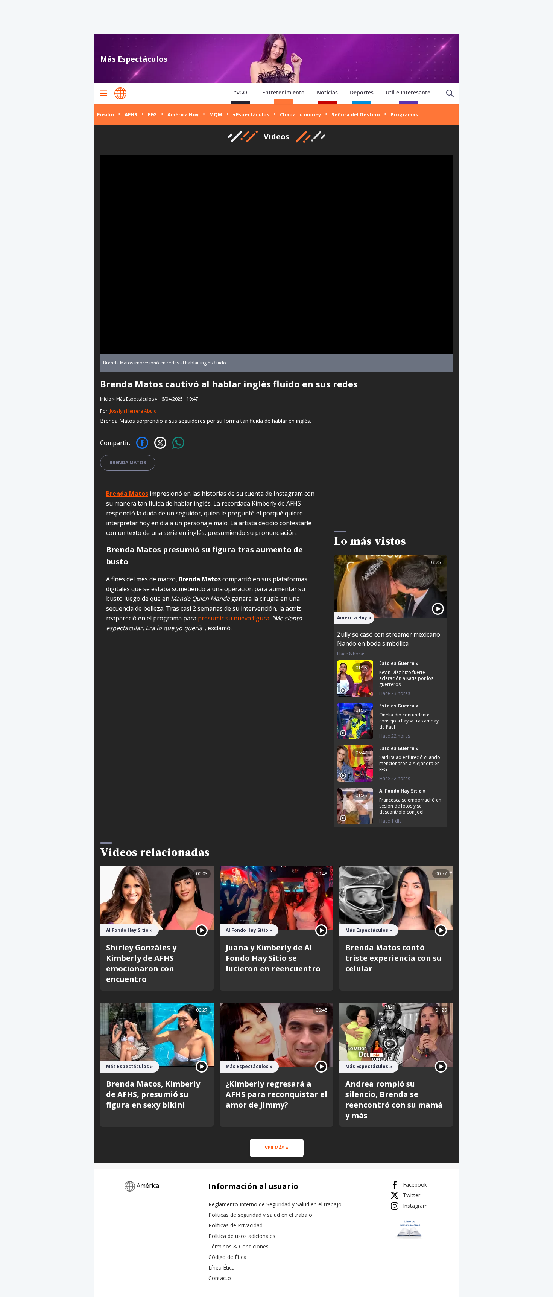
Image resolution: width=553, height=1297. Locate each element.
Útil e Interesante (408, 92)
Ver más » (277, 1148)
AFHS (131, 114)
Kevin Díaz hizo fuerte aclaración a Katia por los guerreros (406, 678)
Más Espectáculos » (136, 399)
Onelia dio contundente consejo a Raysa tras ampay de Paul (409, 721)
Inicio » (107, 399)
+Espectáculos (251, 114)
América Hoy (183, 114)
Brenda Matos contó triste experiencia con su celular (393, 958)
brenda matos (127, 462)
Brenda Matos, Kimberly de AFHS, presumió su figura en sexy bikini (153, 1094)
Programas (404, 114)
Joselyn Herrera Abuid (133, 411)
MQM (215, 114)
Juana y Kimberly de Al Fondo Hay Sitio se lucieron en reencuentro (273, 958)
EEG (152, 114)
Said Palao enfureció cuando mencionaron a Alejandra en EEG (409, 763)
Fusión (105, 114)
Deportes (362, 92)
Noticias (327, 92)
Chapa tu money (300, 114)
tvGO (240, 92)
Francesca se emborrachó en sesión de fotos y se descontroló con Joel (410, 806)
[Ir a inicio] (120, 93)
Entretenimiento (283, 92)
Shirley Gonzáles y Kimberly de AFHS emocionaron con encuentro (141, 963)
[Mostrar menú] (103, 93)
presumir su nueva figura (233, 618)
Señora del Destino (355, 114)
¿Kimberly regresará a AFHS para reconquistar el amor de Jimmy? (276, 1094)
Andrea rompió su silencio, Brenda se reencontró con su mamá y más (394, 1099)
